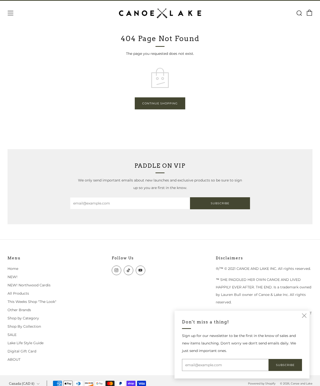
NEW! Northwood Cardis (29, 285)
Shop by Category (23, 318)
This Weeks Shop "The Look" (32, 301)
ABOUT (14, 359)
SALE (12, 334)
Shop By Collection (24, 326)
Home (13, 268)
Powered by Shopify (262, 383)
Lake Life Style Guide (26, 343)
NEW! (13, 277)
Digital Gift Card (22, 351)
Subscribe (220, 203)
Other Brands (19, 310)
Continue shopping (160, 103)
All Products (18, 293)
